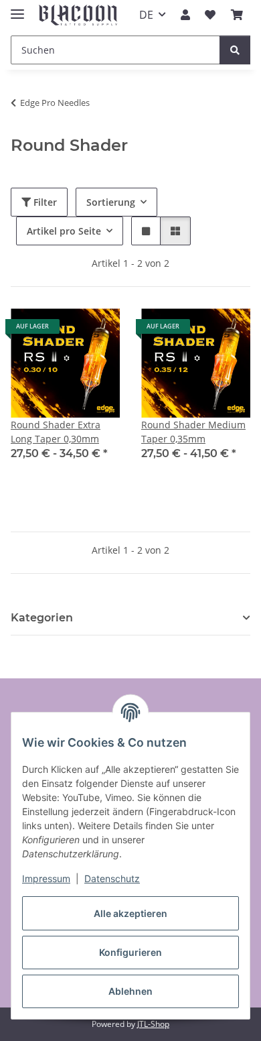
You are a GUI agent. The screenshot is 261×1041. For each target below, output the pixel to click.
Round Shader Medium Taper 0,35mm (193, 431)
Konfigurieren (130, 952)
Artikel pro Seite (64, 231)
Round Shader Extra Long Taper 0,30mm (55, 431)
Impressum (46, 878)
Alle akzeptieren (130, 913)
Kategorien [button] (42, 617)
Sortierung (110, 202)
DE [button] (146, 14)
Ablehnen (130, 991)
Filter (44, 202)
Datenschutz (112, 878)
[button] (185, 14)
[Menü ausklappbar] (17, 8)
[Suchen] (235, 50)
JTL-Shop (153, 1024)
